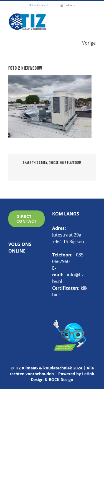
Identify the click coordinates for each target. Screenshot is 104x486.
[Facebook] (10, 265)
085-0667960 (39, 5)
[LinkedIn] (19, 265)
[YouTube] (28, 265)
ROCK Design (61, 379)
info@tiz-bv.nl (65, 5)
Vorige (89, 43)
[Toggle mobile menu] (92, 21)
